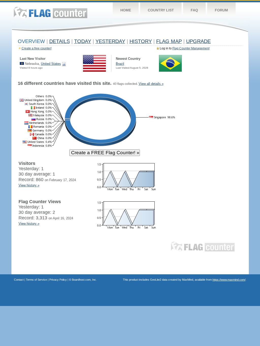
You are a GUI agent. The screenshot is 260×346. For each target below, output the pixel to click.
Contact (19, 279)
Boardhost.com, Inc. (84, 279)
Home (125, 10)
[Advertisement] (219, 158)
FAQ (194, 10)
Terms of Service (36, 279)
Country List (161, 10)
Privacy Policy (58, 279)
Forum (221, 10)
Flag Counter (50, 12)
